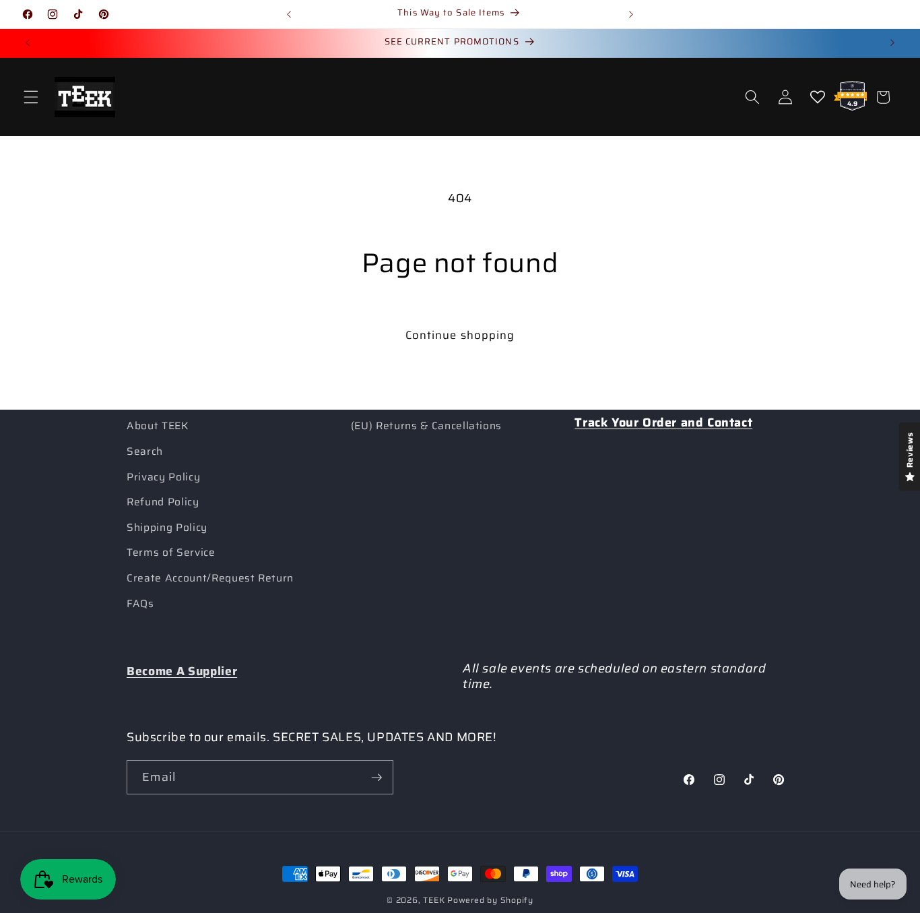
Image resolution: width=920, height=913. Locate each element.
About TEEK (158, 426)
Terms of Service (171, 552)
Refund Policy (163, 502)
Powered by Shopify (490, 899)
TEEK (434, 899)
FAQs (140, 604)
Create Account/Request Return (210, 578)
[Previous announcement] (289, 14)
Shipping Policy (167, 528)
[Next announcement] (631, 14)
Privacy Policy (163, 477)
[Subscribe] (376, 777)
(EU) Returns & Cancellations (426, 426)
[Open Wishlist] (817, 97)
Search (145, 451)
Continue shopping (460, 335)
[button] (31, 97)
